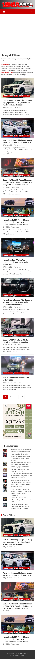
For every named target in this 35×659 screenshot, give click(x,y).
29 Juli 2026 (6, 187)
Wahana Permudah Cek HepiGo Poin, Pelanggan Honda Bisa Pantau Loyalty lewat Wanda (21, 465)
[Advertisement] (17, 32)
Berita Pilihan (9, 515)
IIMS (21, 255)
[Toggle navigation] (4, 11)
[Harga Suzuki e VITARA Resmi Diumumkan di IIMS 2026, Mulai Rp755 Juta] (17, 247)
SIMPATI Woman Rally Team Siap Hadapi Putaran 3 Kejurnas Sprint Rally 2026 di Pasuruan (21, 476)
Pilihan (27, 95)
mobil (21, 95)
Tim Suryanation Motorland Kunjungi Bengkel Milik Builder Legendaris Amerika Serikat (20, 506)
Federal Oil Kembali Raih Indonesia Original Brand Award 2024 (21, 500)
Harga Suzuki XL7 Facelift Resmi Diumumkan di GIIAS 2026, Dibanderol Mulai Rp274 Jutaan (16, 222)
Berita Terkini (8, 95)
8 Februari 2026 (7, 267)
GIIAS (16, 95)
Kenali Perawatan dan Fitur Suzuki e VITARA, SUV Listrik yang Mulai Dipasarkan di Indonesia (17, 302)
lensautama (5, 64)
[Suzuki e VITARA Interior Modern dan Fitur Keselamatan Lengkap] (17, 327)
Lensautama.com (7, 73)
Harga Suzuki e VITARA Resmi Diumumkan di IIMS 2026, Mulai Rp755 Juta (15, 262)
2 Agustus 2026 (8, 145)
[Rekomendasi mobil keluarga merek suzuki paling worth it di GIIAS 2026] (17, 128)
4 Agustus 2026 (8, 107)
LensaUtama (22, 653)
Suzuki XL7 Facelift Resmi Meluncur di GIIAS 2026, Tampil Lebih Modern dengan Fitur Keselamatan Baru (17, 182)
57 (22, 397)
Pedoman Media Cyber (17, 656)
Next (28, 397)
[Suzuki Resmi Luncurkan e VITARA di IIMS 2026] (17, 365)
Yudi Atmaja (17, 107)
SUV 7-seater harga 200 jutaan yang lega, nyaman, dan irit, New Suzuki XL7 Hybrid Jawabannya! (17, 102)
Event (16, 255)
